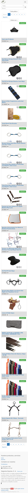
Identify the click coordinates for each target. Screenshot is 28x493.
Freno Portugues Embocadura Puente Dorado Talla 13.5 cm (12, 438)
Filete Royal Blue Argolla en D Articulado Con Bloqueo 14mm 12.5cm (13, 186)
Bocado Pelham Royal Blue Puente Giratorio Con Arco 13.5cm (13, 143)
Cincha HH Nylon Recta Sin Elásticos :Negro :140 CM (14, 354)
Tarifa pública (13, 11)
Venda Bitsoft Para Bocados (9, 123)
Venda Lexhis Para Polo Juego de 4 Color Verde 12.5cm (13, 375)
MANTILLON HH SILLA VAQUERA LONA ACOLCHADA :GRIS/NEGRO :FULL (12, 333)
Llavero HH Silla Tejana (8, 313)
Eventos (3, 459)
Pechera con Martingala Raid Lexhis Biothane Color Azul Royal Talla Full (11, 249)
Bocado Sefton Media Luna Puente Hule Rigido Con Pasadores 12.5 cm (12, 291)
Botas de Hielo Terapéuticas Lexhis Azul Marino (12, 101)
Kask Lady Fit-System (8, 39)
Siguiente (5, 17)
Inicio (2, 458)
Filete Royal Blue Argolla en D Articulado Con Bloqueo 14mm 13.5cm (13, 164)
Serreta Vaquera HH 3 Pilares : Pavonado (12, 418)
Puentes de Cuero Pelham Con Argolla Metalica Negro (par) (12, 207)
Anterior (5, 14)
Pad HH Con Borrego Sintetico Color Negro (13, 81)
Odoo (12, 488)
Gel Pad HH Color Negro (8, 271)
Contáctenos (4, 464)
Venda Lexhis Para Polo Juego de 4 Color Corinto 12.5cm (13, 396)
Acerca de (19, 471)
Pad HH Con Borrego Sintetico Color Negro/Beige (11, 59)
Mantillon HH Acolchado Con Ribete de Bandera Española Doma (12, 228)
